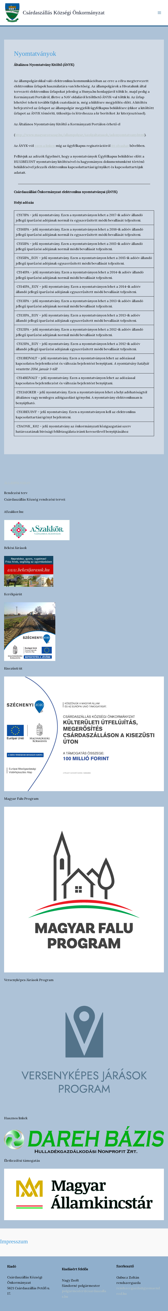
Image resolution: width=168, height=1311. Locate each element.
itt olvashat (120, 146)
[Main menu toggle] (159, 12)
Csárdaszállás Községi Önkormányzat (63, 13)
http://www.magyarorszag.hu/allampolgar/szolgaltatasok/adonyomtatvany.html (79, 135)
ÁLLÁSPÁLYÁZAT (17, 483)
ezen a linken (45, 146)
